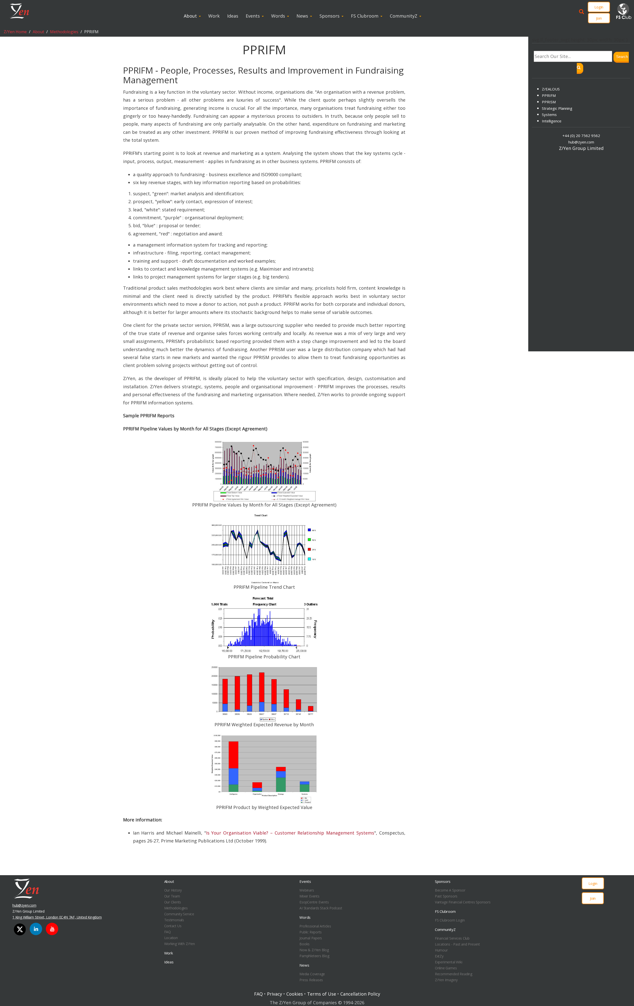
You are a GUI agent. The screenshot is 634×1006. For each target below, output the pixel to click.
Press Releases (311, 980)
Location (171, 937)
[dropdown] (201, 16)
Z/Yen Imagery (446, 980)
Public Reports (310, 932)
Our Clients (172, 902)
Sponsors (329, 16)
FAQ (167, 931)
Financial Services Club (452, 938)
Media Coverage (312, 974)
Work (214, 16)
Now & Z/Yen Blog (314, 950)
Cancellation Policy (360, 994)
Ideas (232, 16)
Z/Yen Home (15, 31)
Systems (549, 114)
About (190, 16)
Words (278, 16)
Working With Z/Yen (179, 943)
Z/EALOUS (551, 88)
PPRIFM (549, 95)
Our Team (172, 896)
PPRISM (549, 101)
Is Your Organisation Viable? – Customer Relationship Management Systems (290, 833)
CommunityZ (403, 16)
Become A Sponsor (450, 890)
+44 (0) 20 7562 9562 (581, 135)
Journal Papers (310, 938)
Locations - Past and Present (457, 944)
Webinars (306, 890)
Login (598, 6)
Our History (173, 890)
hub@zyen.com (581, 142)
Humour (441, 950)
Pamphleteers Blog (314, 955)
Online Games (446, 968)
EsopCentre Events (314, 902)
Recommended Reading (453, 974)
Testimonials (174, 920)
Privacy (274, 994)
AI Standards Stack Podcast (320, 908)
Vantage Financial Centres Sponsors (463, 902)
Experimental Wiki (448, 962)
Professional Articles (315, 926)
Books (304, 944)
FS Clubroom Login (450, 920)
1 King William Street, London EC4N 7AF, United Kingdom (57, 917)
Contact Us (173, 925)
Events (253, 16)
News (302, 16)
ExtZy (439, 956)
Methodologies (64, 31)
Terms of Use (321, 994)
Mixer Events (309, 896)
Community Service (179, 914)
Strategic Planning (557, 108)
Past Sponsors (446, 896)
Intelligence (551, 120)
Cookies (294, 994)
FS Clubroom (364, 16)
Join (599, 18)
